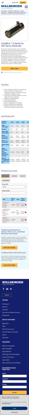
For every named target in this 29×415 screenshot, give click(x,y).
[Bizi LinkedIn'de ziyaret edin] (11, 289)
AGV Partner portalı (8, 329)
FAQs (3, 326)
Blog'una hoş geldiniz (8, 346)
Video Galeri (5, 360)
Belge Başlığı (6, 190)
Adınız (4, 373)
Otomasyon (5, 304)
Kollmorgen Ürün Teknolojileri (11, 354)
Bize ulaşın (14, 68)
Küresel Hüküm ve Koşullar (10, 332)
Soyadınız (5, 379)
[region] (14, 405)
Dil (2, 2)
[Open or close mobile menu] (26, 7)
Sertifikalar (5, 180)
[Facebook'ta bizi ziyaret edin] (3, 289)
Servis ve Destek (8, 319)
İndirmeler (15, 2)
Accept (14, 408)
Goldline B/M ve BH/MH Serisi (13, 252)
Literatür (14, 176)
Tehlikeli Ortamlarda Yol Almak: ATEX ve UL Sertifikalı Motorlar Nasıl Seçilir (13, 232)
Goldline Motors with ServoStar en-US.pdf (6, 220)
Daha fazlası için (9, 247)
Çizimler (22, 176)
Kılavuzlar (5, 176)
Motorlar (16, 11)
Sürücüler (5, 309)
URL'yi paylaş (22, 204)
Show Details (14, 412)
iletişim (23, 2)
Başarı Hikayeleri (7, 348)
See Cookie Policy (6, 403)
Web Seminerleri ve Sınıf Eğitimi (11, 363)
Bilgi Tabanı (5, 323)
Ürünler (10, 11)
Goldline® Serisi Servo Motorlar (17, 12)
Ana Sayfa (4, 11)
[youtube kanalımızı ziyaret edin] (7, 289)
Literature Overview (8, 357)
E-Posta (4, 384)
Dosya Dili (5, 184)
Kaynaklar (6, 342)
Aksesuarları (6, 315)
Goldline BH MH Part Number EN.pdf (5, 205)
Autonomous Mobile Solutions (11, 312)
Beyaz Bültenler (6, 351)
